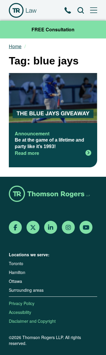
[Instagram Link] (68, 227)
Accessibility (20, 312)
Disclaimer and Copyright (32, 321)
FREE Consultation (53, 29)
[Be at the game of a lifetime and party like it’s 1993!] (53, 98)
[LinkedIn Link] (50, 227)
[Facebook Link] (15, 227)
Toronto (16, 263)
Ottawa (15, 281)
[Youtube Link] (86, 227)
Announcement (32, 133)
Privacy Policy (21, 303)
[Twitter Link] (33, 227)
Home (15, 46)
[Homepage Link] (53, 194)
